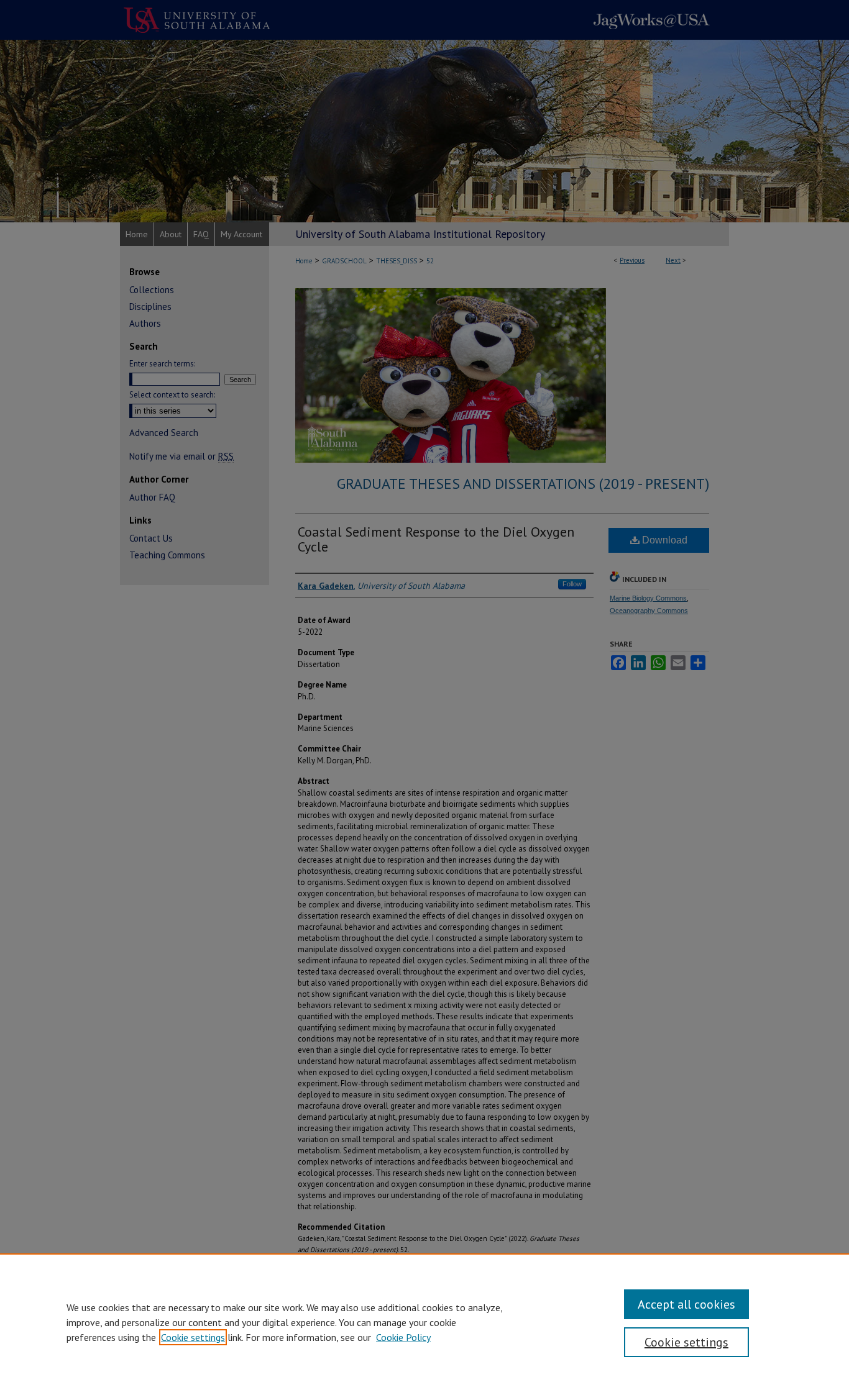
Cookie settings (193, 1337)
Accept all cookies (686, 1304)
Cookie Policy (403, 1337)
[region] (424, 1321)
